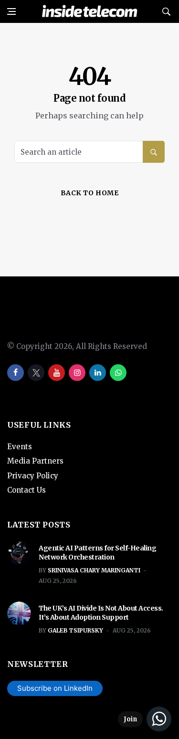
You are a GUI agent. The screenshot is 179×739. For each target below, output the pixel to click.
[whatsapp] (118, 372)
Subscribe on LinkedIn (55, 688)
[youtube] (56, 372)
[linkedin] (97, 372)
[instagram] (77, 372)
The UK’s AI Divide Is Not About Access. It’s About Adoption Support (101, 613)
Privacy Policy (32, 475)
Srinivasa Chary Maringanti (94, 570)
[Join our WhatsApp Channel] (144, 719)
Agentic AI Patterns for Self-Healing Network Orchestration (97, 553)
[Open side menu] (11, 11)
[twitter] (36, 372)
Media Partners (35, 460)
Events (19, 446)
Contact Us (26, 490)
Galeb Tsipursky (75, 630)
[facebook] (15, 372)
